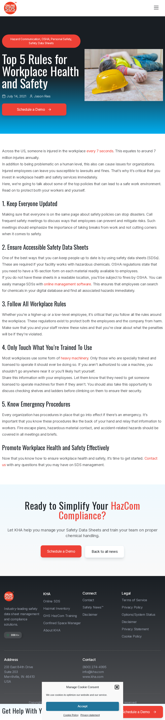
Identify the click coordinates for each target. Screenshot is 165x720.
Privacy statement (90, 715)
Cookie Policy (70, 715)
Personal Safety (61, 39)
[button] (117, 687)
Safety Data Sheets (41, 43)
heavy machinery (74, 358)
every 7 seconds (100, 151)
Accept (82, 706)
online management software (67, 284)
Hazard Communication (25, 39)
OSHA (45, 39)
